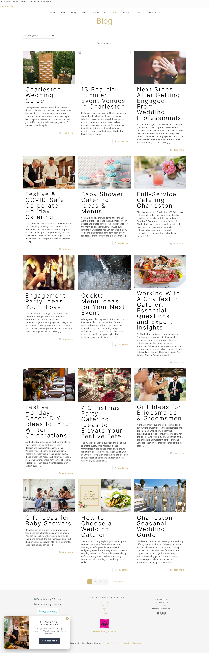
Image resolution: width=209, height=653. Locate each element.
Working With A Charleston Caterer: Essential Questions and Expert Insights (158, 310)
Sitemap (106, 643)
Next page (118, 581)
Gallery (104, 611)
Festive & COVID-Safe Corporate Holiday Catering (44, 205)
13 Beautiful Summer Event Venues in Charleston (103, 98)
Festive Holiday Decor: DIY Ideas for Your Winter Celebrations (48, 421)
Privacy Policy (116, 643)
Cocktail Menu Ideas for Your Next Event (103, 304)
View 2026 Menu (49, 641)
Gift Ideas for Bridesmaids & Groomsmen (159, 412)
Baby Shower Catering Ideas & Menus (102, 203)
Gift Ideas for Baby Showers (48, 520)
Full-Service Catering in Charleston (157, 200)
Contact (104, 614)
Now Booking (6, 6)
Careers (104, 605)
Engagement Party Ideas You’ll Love (45, 301)
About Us (104, 602)
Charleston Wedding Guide (43, 95)
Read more (67, 132)
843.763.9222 (161, 605)
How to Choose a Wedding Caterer (96, 526)
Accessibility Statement (132, 643)
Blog (104, 608)
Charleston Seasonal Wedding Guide (155, 526)
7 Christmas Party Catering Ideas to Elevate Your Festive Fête (101, 422)
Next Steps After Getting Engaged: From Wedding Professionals (159, 103)
